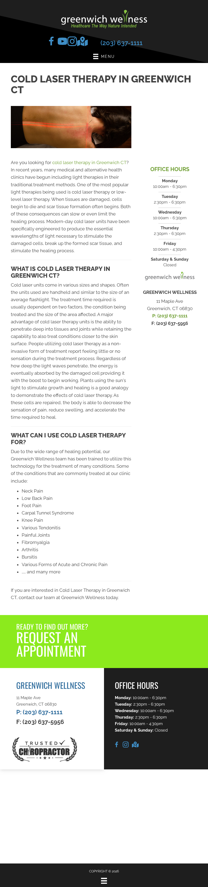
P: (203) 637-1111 (169, 315)
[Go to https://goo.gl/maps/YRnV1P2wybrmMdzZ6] (80, 42)
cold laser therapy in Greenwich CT (89, 162)
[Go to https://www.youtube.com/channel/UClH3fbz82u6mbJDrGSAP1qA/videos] (61, 43)
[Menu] (104, 881)
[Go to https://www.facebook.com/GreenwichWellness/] (51, 43)
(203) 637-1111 (121, 43)
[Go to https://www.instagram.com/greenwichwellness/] (70, 43)
